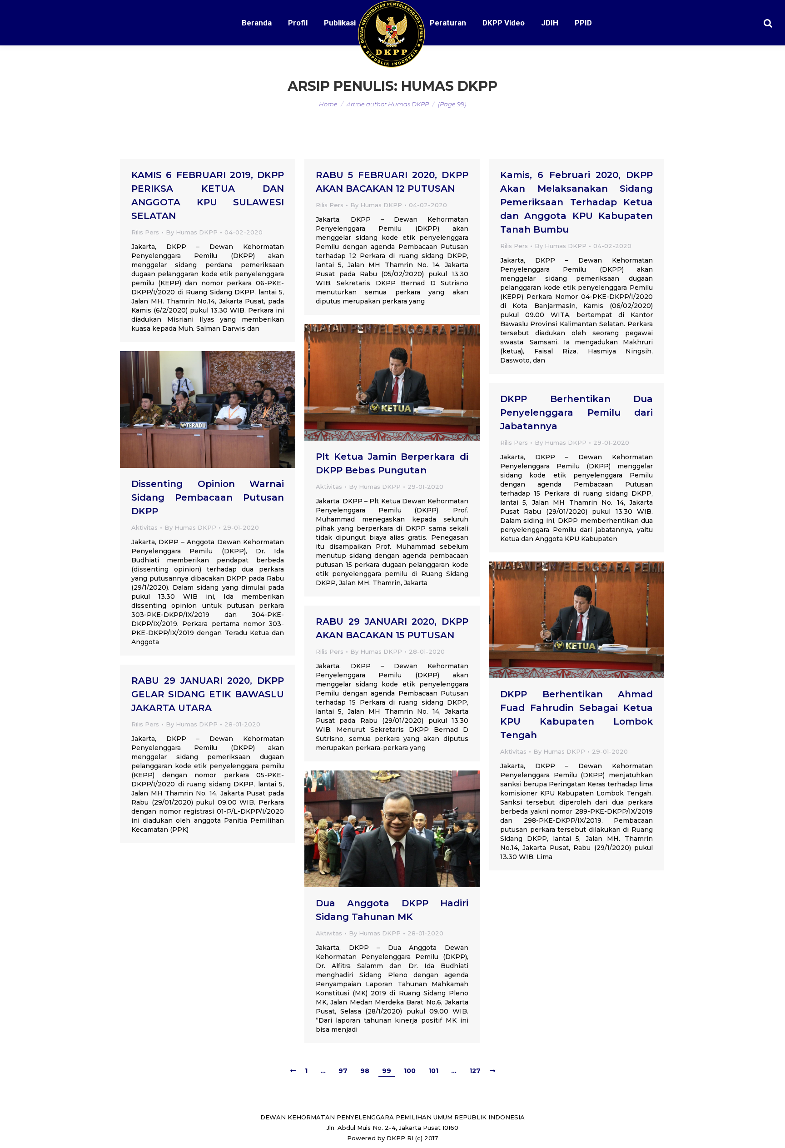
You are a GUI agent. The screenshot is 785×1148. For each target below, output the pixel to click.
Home (328, 104)
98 (364, 1071)
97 (343, 1071)
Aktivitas (329, 486)
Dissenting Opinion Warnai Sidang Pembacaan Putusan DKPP (207, 497)
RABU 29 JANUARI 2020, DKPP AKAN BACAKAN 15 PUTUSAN (392, 628)
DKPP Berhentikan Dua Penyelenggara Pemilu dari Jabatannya (576, 412)
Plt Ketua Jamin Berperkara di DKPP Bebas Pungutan (392, 463)
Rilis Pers (145, 232)
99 (386, 1071)
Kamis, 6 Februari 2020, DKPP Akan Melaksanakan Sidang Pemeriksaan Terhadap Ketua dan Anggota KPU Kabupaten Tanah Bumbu (576, 202)
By (192, 232)
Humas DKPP (449, 86)
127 (475, 1071)
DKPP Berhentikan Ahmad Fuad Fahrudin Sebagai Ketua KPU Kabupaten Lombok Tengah (576, 714)
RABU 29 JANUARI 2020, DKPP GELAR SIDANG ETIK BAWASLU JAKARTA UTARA (207, 694)
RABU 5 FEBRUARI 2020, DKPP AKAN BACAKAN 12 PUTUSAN (392, 181)
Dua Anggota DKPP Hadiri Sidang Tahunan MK (392, 910)
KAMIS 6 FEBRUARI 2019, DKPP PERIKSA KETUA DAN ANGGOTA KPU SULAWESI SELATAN (207, 195)
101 (433, 1071)
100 (410, 1071)
